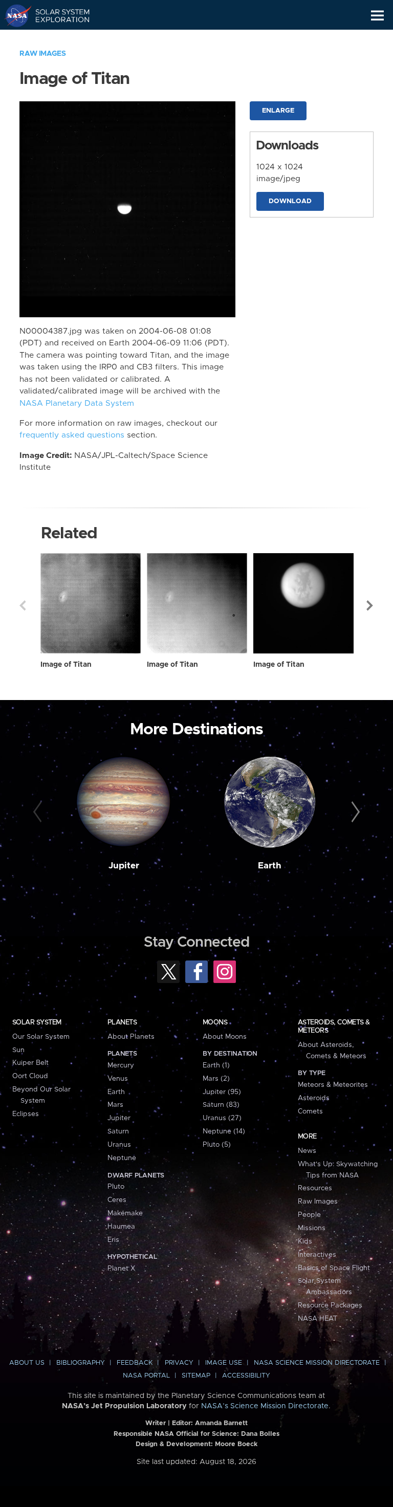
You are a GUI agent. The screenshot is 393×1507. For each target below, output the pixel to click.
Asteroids (314, 1098)
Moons (215, 1022)
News (307, 1150)
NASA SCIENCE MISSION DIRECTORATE (317, 1363)
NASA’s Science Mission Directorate (265, 1406)
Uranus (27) (222, 1118)
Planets (122, 1022)
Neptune (121, 1158)
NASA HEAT (317, 1318)
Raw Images (42, 53)
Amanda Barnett (221, 1423)
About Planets (131, 1036)
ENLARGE (278, 110)
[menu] (377, 15)
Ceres (116, 1200)
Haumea (121, 1226)
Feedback (134, 1363)
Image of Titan (66, 664)
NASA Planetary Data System (76, 403)
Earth (269, 865)
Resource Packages (330, 1305)
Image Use (223, 1363)
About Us (27, 1363)
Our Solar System (41, 1036)
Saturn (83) (221, 1104)
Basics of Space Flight (334, 1268)
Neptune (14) (224, 1131)
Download (290, 201)
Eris (113, 1239)
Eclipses (25, 1114)
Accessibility (246, 1375)
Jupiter (123, 865)
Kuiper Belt (30, 1062)
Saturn (118, 1131)
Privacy (179, 1363)
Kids (305, 1241)
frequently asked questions (71, 435)
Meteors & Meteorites (333, 1084)
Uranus (119, 1144)
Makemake (125, 1213)
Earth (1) (216, 1065)
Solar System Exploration (56, 15)
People (309, 1214)
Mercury (120, 1065)
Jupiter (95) (222, 1092)
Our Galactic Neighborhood (56, 39)
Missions (311, 1228)
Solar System (36, 1022)
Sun (18, 1050)
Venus (117, 1078)
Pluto (115, 1186)
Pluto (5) (217, 1144)
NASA (13, 15)
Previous (22, 605)
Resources (315, 1188)
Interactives (317, 1254)
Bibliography (80, 1363)
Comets (310, 1111)
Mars (115, 1104)
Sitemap (196, 1375)
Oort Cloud (30, 1076)
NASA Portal (146, 1375)
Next (370, 605)
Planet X (121, 1268)
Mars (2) (216, 1078)
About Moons (225, 1036)
